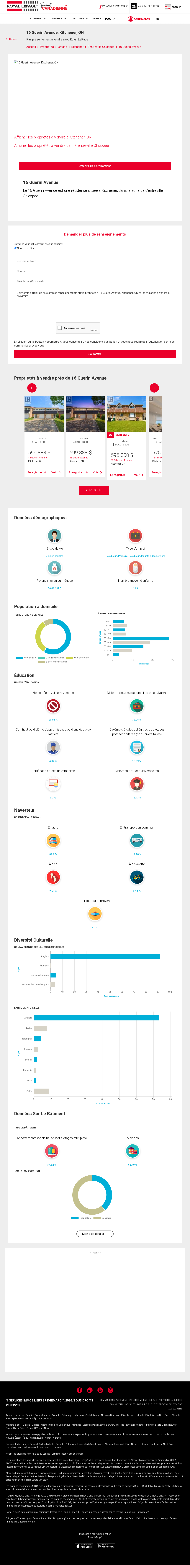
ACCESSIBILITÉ (175, 1409)
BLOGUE (153, 1400)
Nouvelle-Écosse (13, 1438)
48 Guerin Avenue (37, 457)
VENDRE (57, 18)
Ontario (29, 1415)
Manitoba (79, 1415)
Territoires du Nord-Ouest (158, 1415)
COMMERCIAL (116, 1404)
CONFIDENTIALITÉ (162, 1404)
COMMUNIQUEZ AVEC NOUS (113, 1400)
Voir (54, 472)
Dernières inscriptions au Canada (67, 1454)
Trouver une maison (15, 1415)
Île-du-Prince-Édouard (24, 1418)
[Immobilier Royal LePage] (37, 7)
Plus (108, 18)
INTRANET (130, 1404)
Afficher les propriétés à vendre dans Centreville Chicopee (61, 145)
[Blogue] (173, 6)
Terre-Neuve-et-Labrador (133, 1415)
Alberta (46, 1415)
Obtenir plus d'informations (95, 165)
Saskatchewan (92, 1415)
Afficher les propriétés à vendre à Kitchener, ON (52, 137)
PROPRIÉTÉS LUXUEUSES (170, 1400)
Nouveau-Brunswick (111, 1415)
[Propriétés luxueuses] (146, 7)
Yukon (39, 1418)
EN (157, 18)
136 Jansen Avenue (121, 460)
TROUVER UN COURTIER (87, 18)
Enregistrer (34, 472)
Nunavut (48, 1418)
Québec (38, 1415)
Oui (31, 248)
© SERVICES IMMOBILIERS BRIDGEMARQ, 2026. (39, 1400)
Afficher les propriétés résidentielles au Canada (28, 1454)
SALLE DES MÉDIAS (138, 1400)
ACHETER (35, 18)
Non (19, 248)
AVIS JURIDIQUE (144, 1404)
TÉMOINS (177, 1404)
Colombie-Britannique (62, 1415)
